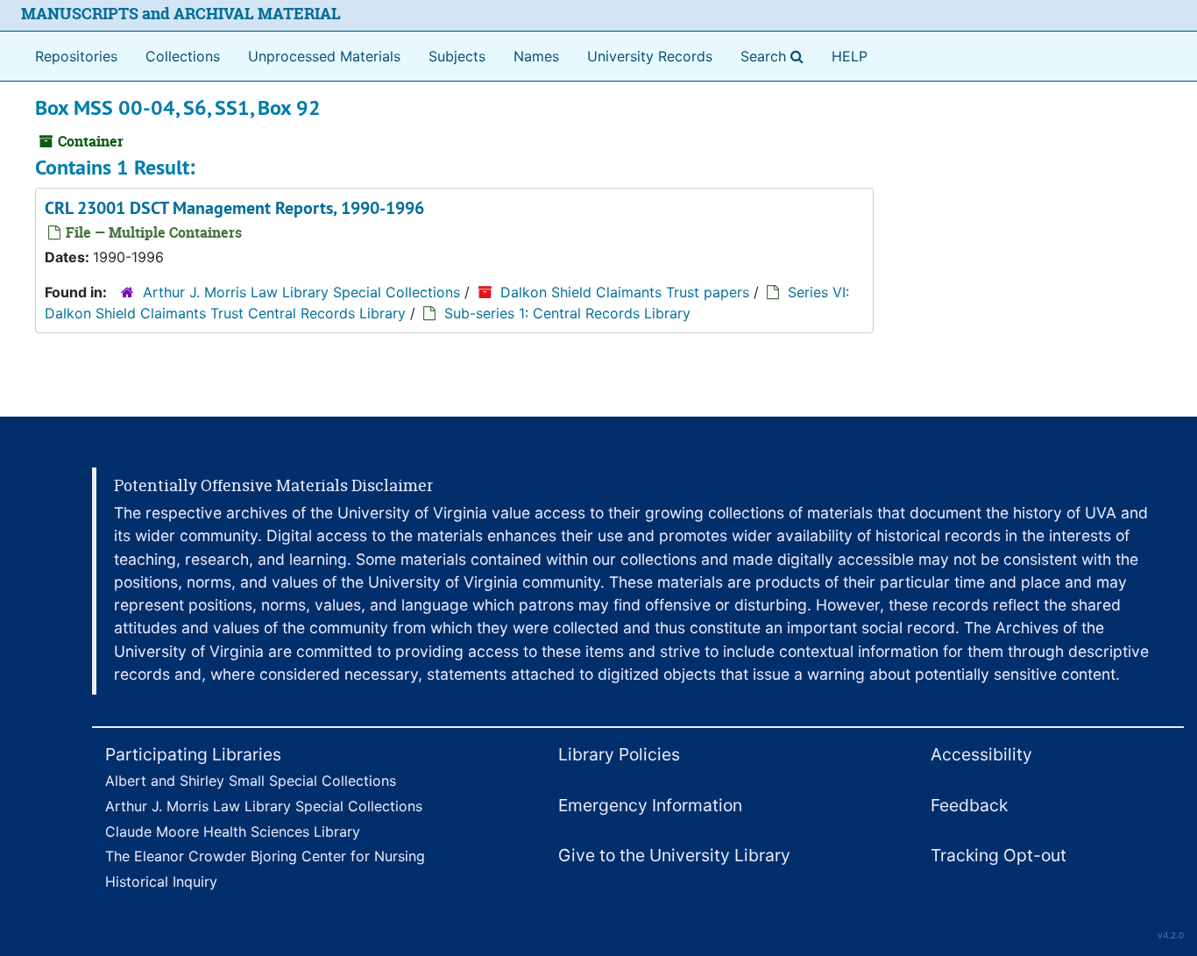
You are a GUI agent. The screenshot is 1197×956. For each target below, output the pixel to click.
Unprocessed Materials (324, 56)
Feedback (969, 805)
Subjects (457, 56)
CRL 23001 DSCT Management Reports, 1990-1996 (234, 207)
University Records (649, 56)
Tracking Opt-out (998, 855)
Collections (182, 56)
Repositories (76, 56)
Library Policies (619, 754)
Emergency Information (650, 805)
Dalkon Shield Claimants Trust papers (624, 292)
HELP (850, 56)
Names (536, 56)
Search (775, 55)
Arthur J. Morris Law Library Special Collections (301, 292)
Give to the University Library (674, 855)
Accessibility (981, 754)
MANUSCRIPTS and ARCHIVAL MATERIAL (181, 14)
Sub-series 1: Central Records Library (567, 313)
